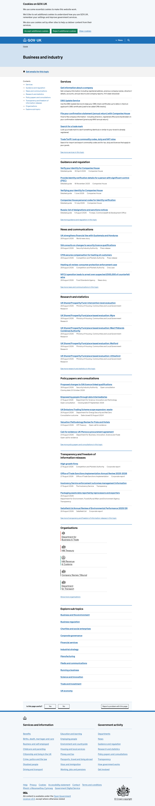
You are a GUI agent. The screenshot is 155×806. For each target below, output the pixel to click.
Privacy (33, 784)
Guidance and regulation (35, 88)
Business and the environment (75, 615)
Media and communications (73, 663)
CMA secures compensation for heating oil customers (86, 255)
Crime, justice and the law (35, 759)
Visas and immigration (70, 764)
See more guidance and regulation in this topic (78, 220)
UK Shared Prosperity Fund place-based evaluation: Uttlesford (90, 356)
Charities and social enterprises (75, 628)
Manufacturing (67, 656)
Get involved (103, 769)
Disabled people (30, 764)
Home (25, 46)
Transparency (104, 759)
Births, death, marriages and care (38, 739)
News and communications (36, 91)
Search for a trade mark (71, 126)
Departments (104, 733)
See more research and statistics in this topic (77, 369)
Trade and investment (70, 684)
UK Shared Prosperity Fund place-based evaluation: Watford (89, 343)
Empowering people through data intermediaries (83, 397)
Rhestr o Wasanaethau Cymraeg (38, 788)
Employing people (68, 739)
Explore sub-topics (33, 109)
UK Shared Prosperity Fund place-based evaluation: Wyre (87, 315)
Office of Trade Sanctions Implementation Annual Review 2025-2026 (93, 473)
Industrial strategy (69, 649)
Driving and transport (33, 769)
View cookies (85, 31)
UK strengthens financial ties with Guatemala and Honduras (89, 235)
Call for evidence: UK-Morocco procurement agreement (87, 432)
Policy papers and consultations (38, 97)
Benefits (27, 733)
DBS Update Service (70, 100)
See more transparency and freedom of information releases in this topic (88, 518)
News (100, 739)
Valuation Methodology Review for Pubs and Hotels (85, 422)
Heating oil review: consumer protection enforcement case (88, 264)
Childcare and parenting (34, 749)
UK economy (66, 691)
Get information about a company (76, 87)
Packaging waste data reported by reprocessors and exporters (90, 493)
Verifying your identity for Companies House (81, 190)
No (66, 706)
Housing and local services (72, 749)
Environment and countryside (74, 744)
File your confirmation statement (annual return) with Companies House (95, 113)
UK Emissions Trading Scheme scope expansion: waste (86, 409)
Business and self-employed (36, 744)
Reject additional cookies (64, 31)
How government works (109, 764)
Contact (76, 784)
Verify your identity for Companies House (80, 168)
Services (29, 85)
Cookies (42, 784)
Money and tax (67, 754)
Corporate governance (71, 635)
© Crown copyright (123, 799)
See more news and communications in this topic (79, 287)
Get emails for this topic (37, 71)
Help (25, 784)
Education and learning (71, 733)
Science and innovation (71, 677)
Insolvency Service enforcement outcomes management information (93, 483)
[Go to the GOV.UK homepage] (32, 40)
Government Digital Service (67, 788)
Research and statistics (35, 94)
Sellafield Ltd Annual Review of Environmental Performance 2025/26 (94, 508)
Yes (52, 706)
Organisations (31, 106)
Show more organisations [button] (70, 597)
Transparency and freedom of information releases (37, 102)
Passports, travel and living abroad (76, 759)
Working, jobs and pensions (73, 769)
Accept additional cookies (36, 31)
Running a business (69, 670)
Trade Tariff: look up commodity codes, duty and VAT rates (88, 139)
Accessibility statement (59, 784)
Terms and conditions (92, 784)
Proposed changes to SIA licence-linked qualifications (86, 384)
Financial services (69, 642)
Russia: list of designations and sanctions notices (84, 210)
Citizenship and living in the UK (37, 754)
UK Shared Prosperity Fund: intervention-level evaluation (88, 303)
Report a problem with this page (114, 706)
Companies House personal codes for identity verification (88, 200)
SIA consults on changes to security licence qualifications (88, 245)
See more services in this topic (72, 152)
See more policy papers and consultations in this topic (81, 444)
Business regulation (70, 622)
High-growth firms (69, 463)
